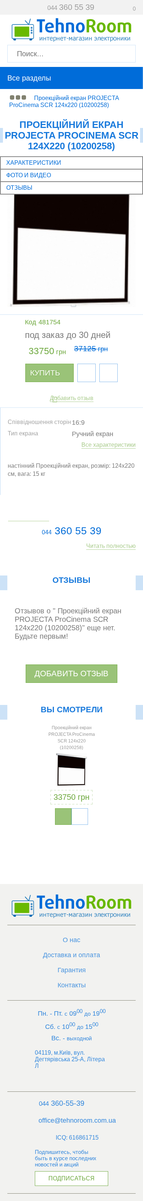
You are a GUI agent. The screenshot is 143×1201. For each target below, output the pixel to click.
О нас (71, 940)
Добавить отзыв (72, 398)
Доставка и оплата (71, 955)
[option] (71, 776)
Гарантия (72, 970)
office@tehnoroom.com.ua (77, 1120)
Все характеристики (108, 445)
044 (47, 532)
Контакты (72, 985)
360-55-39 (61, 1103)
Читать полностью (111, 546)
